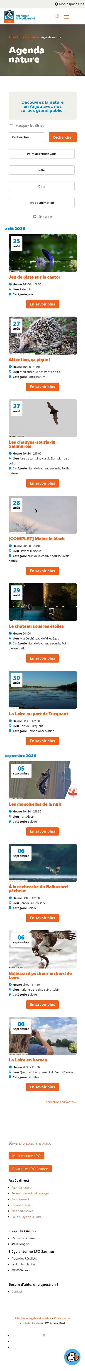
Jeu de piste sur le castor (35, 277)
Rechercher (63, 137)
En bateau (34, 1077)
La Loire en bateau (28, 1060)
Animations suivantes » (61, 1102)
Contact (17, 1291)
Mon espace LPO (71, 4)
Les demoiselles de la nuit (35, 804)
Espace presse (21, 1205)
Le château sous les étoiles (36, 626)
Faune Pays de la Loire (26, 1217)
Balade (32, 821)
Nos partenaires (22, 1211)
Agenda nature (22, 1187)
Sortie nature (36, 377)
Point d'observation (41, 731)
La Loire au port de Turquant (38, 714)
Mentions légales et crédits (33, 1318)
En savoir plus (42, 304)
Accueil (13, 37)
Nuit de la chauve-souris (44, 468)
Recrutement (20, 1199)
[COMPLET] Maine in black (37, 539)
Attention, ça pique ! (30, 360)
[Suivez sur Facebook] (44, 1335)
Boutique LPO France (30, 1168)
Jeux (30, 294)
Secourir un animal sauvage (30, 1193)
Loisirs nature (29, 37)
